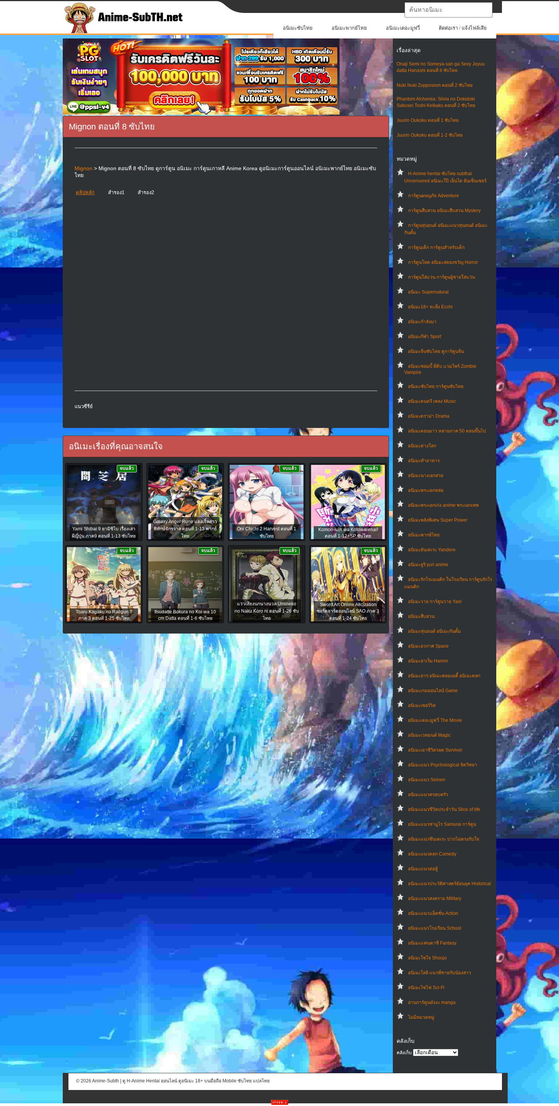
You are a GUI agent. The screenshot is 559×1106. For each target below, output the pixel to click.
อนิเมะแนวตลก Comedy (432, 854)
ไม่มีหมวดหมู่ (421, 1017)
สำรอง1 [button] (116, 192)
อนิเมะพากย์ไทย (349, 28)
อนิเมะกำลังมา (422, 321)
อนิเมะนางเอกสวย (425, 475)
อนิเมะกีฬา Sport (424, 336)
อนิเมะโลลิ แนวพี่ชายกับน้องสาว (439, 972)
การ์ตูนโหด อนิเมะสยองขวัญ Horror (443, 262)
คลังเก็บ (404, 1052)
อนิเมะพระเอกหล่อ (425, 490)
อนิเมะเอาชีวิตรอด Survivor (435, 750)
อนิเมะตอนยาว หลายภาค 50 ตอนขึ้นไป (447, 431)
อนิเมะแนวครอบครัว (428, 794)
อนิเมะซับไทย (298, 28)
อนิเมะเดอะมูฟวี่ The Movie (435, 720)
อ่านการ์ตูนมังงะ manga (432, 1002)
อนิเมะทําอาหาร (424, 460)
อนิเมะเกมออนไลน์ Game (433, 690)
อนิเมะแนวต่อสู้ (423, 868)
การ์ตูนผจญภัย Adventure (433, 195)
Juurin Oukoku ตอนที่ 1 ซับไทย (428, 120)
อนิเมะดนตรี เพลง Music (432, 401)
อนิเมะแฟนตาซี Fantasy (432, 943)
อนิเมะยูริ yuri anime (428, 564)
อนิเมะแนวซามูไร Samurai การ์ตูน (442, 824)
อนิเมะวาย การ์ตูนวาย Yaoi (435, 601)
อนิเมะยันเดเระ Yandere (432, 549)
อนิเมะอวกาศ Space (428, 646)
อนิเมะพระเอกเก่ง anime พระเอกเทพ (443, 505)
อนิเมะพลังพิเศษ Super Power (437, 520)
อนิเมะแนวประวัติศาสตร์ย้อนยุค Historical (449, 883)
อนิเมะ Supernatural (428, 292)
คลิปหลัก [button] (85, 192)
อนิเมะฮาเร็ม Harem (428, 661)
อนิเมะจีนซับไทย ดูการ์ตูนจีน (436, 351)
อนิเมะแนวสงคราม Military (434, 898)
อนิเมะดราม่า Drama (428, 416)
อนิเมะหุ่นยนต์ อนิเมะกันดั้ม (434, 631)
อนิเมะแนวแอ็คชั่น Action (433, 913)
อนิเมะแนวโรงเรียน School (434, 928)
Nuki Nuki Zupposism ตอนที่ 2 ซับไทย (435, 85)
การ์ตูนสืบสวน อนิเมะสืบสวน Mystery (444, 210)
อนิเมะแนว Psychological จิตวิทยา (442, 765)
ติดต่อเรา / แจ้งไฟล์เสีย (463, 28)
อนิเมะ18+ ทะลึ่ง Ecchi (430, 307)
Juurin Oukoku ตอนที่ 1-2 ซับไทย (430, 135)
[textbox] (448, 10)
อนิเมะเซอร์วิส (421, 705)
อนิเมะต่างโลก (422, 445)
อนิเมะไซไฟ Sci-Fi (426, 987)
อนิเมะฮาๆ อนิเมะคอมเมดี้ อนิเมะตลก (444, 675)
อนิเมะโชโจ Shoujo (427, 958)
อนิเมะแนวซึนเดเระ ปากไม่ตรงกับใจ (443, 839)
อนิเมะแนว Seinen (426, 779)
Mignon (83, 168)
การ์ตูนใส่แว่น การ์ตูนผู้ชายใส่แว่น (441, 277)
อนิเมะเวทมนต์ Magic (429, 735)
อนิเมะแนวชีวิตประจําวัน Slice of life (444, 809)
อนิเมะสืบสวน (421, 616)
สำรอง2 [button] (146, 192)
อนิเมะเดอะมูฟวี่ (403, 28)
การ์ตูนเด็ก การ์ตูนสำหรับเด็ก (436, 247)
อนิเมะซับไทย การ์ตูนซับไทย (436, 386)
